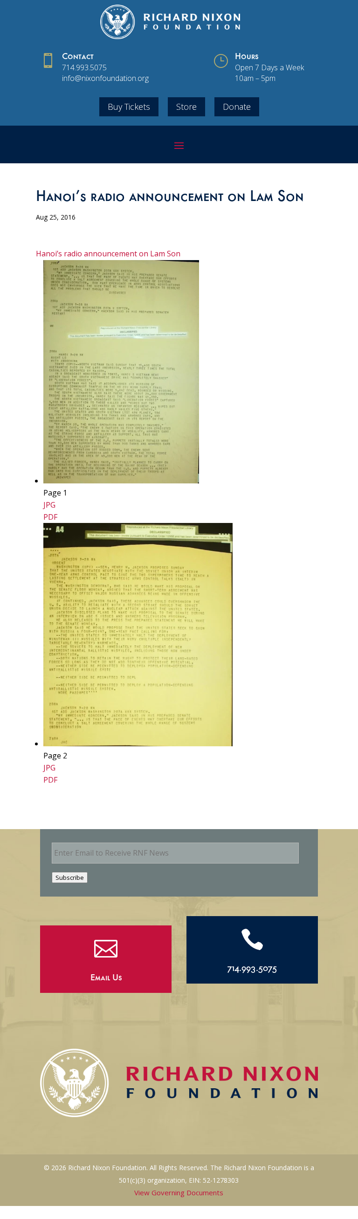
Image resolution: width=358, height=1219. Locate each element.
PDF (50, 517)
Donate (237, 106)
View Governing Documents (178, 1192)
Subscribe (69, 877)
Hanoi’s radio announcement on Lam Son (108, 253)
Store (186, 106)
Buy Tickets (129, 106)
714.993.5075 (84, 67)
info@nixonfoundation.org (105, 78)
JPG (49, 505)
